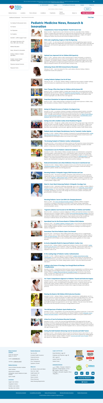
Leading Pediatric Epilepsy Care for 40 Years (57, 79)
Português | (56, 372)
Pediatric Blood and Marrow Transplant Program (65, 272)
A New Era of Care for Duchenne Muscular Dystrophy (60, 319)
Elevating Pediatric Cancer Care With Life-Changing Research (63, 199)
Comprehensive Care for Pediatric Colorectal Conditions (61, 150)
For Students (13, 34)
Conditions (43, 13)
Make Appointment (87, 13)
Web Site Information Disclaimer (67, 393)
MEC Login (55, 357)
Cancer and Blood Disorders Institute (64, 201)
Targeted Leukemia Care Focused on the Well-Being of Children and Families (67, 210)
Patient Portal (56, 361)
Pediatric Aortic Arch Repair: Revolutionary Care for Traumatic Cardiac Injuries (67, 131)
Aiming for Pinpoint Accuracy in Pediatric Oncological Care (62, 109)
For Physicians (13, 30)
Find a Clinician (33, 13)
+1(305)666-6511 (16, 358)
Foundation (33, 375)
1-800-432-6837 (44, 5)
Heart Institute (12, 369)
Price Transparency (35, 361)
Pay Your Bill (34, 353)
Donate (82, 5)
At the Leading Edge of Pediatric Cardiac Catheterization (61, 254)
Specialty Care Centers (14, 388)
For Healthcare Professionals (69, 5)
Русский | (61, 372)
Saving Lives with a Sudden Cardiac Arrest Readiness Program (63, 121)
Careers (55, 5)
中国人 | (58, 367)
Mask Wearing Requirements (38, 381)
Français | (62, 367)
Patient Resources (62, 12)
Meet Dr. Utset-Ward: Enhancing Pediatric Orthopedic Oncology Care (65, 184)
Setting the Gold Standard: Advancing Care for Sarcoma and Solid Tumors (66, 331)
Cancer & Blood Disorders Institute (17, 367)
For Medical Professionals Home (18, 23)
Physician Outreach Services (17, 64)
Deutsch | (68, 367)
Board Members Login (58, 353)
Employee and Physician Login (60, 355)
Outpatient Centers (13, 384)
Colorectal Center (82, 156)
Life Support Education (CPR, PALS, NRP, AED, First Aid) (17, 42)
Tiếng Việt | (55, 373)
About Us (74, 13)
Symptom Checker (35, 363)
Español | (66, 372)
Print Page (91, 17)
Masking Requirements (82, 393)
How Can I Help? (35, 371)
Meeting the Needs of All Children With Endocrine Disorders (62, 294)
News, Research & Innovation (17, 50)
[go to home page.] (16, 7)
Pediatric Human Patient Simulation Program (16, 59)
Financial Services (35, 357)
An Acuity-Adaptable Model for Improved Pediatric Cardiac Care (63, 243)
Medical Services (13, 13)
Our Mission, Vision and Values (38, 369)
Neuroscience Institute (14, 371)
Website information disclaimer (57, 2)
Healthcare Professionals (14, 17)
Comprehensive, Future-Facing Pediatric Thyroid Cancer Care (62, 30)
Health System (34, 373)
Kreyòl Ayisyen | (62, 368)
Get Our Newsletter (85, 377)
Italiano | (57, 370)
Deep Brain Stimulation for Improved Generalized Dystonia (62, 99)
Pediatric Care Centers (14, 386)
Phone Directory (35, 379)
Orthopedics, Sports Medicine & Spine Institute (18, 374)
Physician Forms (14, 68)
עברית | (68, 368)
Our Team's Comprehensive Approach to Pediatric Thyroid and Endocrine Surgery (68, 278)
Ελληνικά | (55, 368)
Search (88, 9)
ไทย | (70, 372)
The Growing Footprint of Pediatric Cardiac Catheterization (62, 141)
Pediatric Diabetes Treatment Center (65, 223)
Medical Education (14, 46)
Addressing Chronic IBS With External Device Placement (61, 67)
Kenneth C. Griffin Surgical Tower (18, 37)
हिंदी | (54, 370)
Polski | (66, 370)
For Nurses (13, 26)
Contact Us (91, 5)
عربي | (54, 367)
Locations (23, 13)
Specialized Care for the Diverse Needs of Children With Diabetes (64, 221)
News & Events (34, 377)
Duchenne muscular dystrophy (72, 92)
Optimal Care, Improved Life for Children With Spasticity (61, 55)
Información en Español (21, 393)
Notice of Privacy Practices (50, 393)
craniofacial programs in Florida (52, 166)
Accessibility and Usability (35, 393)
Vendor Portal (56, 359)
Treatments (52, 13)
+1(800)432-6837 (17, 361)
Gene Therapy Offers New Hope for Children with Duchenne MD (63, 89)
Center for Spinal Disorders (50, 236)
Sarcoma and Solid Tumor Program (79, 336)
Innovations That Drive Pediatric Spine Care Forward (60, 231)
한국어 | (62, 370)
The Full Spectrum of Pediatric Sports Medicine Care (60, 309)
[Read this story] (36, 33)
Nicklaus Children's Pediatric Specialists (17, 54)
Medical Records (35, 359)
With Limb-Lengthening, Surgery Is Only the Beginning (60, 40)
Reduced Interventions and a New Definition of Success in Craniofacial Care (67, 163)
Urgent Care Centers (13, 382)
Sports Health (12, 376)
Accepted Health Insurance (37, 355)
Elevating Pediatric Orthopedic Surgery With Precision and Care (63, 172)
